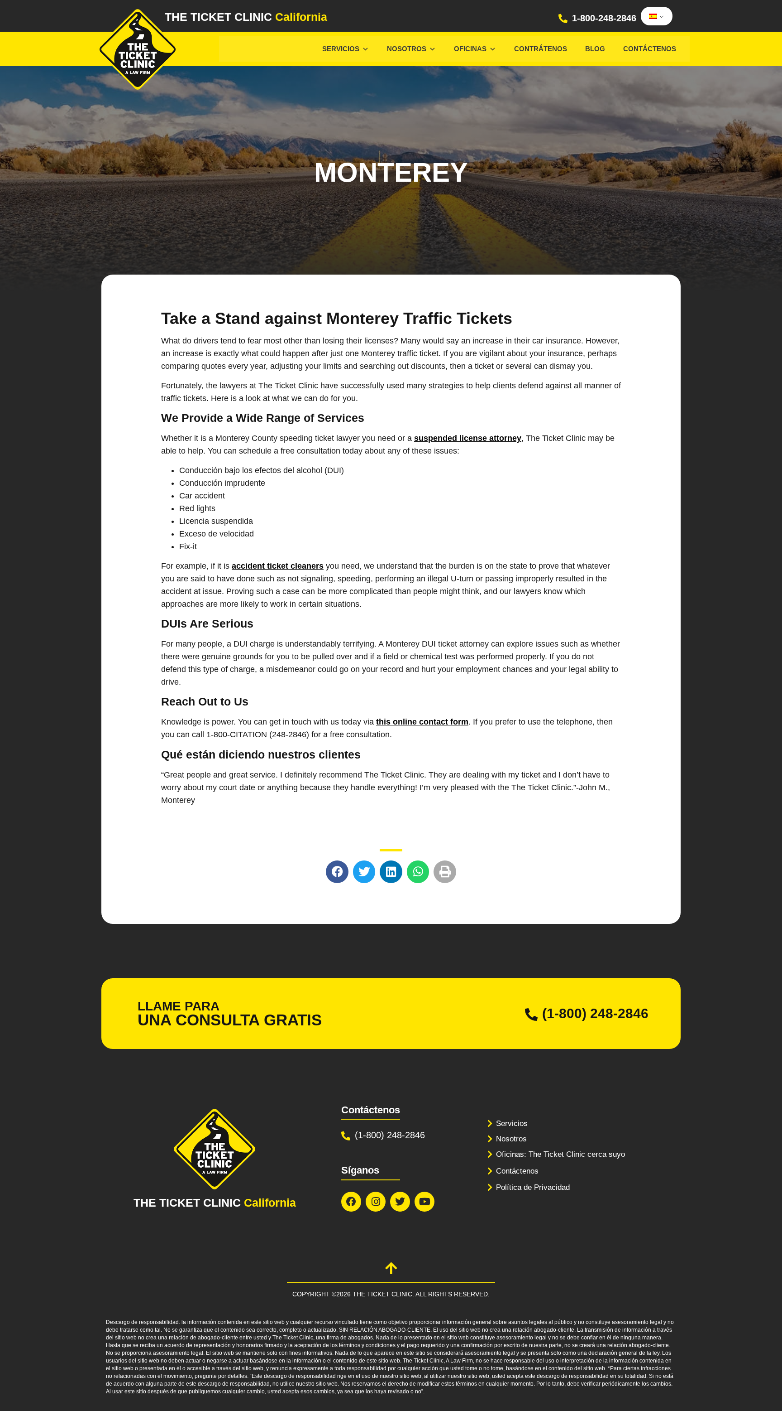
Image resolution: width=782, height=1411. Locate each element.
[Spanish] (655, 16)
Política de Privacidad (533, 1187)
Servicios (340, 49)
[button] (337, 871)
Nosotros (406, 49)
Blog (595, 49)
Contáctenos (649, 49)
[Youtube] (424, 1202)
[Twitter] (400, 1202)
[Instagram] (376, 1202)
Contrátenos (540, 49)
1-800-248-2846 (604, 18)
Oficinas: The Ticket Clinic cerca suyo (560, 1154)
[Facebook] (351, 1202)
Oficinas (470, 49)
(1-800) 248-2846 (595, 1013)
